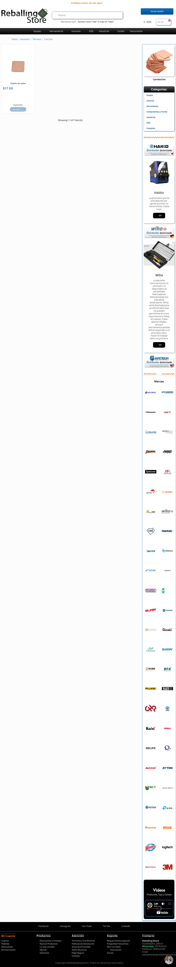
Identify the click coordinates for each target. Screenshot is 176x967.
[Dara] (168, 959)
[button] (163, 22)
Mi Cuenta (8, 936)
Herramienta (56, 31)
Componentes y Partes (157, 112)
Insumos (76, 31)
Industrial (104, 31)
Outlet (121, 31)
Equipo (37, 31)
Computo (151, 128)
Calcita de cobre (18, 83)
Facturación (136, 31)
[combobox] (87, 15)
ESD (91, 31)
